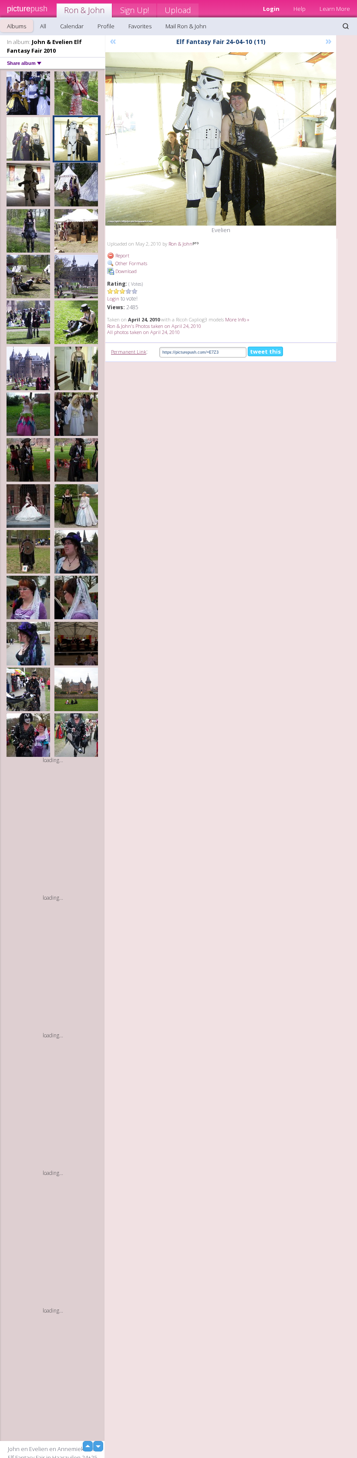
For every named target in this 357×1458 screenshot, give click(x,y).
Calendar (72, 26)
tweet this (265, 351)
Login (113, 298)
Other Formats (130, 263)
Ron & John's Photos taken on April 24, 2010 (154, 326)
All (43, 26)
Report (121, 255)
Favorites (140, 26)
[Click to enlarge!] (220, 139)
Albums (16, 26)
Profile (106, 26)
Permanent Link (128, 351)
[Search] (346, 26)
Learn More (335, 9)
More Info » (237, 319)
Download (125, 271)
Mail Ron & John (185, 26)
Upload (178, 10)
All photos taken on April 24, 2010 (143, 332)
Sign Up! (134, 10)
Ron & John (84, 10)
